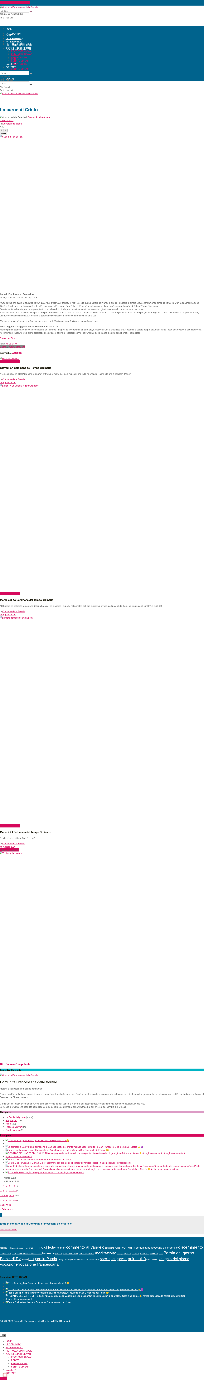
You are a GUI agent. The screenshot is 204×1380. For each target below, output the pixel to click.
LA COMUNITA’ (13, 33)
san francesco (94, 1259)
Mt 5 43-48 (135, 1254)
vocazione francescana (38, 1264)
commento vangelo (113, 1247)
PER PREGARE (19, 63)
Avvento (24, 1247)
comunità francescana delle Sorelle (157, 1247)
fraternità (48, 1253)
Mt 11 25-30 (154, 1254)
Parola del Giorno (8, 338)
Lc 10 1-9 (82, 1253)
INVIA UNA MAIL (8, 1229)
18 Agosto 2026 (8, 846)
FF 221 (8, 1253)
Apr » (10, 1209)
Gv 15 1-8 (66, 1254)
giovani (58, 1253)
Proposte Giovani (14, 1126)
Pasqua (25, 1259)
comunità (128, 1247)
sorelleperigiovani (113, 1258)
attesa (18, 1247)
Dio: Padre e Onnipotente (15, 1064)
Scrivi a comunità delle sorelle (15, 2)
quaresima (74, 1259)
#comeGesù (5, 1247)
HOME (9, 28)
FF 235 (14, 1254)
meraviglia (120, 1254)
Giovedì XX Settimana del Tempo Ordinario (25, 368)
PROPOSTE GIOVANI (22, 53)
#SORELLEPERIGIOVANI (18, 48)
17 (10, 1195)
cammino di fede (42, 1247)
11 (12, 1190)
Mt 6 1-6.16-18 (144, 1254)
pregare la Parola (42, 1258)
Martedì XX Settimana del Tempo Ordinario (25, 832)
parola (161, 1254)
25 (12, 1200)
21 (1, 1200)
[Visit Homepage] (19, 7)
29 (4, 1205)
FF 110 (2, 1254)
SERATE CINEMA (20, 68)
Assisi (13, 1248)
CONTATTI (11, 67)
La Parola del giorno (12, 123)
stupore (148, 1259)
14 (1, 1195)
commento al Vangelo (85, 1247)
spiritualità (137, 1258)
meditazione (105, 1253)
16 (7, 1195)
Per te (8, 1123)
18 (12, 1195)
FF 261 (19, 1254)
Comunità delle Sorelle (39, 117)
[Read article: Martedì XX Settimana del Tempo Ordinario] (102, 720)
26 (15, 1200)
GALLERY (11, 64)
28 (1, 1205)
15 (4, 1195)
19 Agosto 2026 (8, 614)
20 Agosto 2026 (8, 382)
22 (4, 1200)
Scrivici (3, 1378)
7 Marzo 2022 (6, 120)
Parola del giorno (178, 1253)
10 (10, 1190)
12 (15, 1190)
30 (7, 1205)
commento (60, 1247)
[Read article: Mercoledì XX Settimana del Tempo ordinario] (102, 488)
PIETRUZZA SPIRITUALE (19, 44)
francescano (37, 1254)
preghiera (63, 1259)
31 (10, 1205)
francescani (27, 1253)
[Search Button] (31, 11)
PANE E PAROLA (14, 41)
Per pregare (11, 1120)
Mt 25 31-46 (11, 343)
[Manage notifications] (5, 1375)
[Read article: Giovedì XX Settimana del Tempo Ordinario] (102, 358)
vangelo (155, 1259)
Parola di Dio (10, 1258)
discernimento (190, 1247)
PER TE (15, 54)
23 (7, 1200)
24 (10, 1200)
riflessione (83, 1259)
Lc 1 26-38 (74, 1253)
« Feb (3, 1209)
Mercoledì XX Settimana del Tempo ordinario (26, 600)
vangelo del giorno (174, 1258)
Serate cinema (13, 1130)
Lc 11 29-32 (90, 1254)
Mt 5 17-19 (127, 1254)
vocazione (9, 1264)
